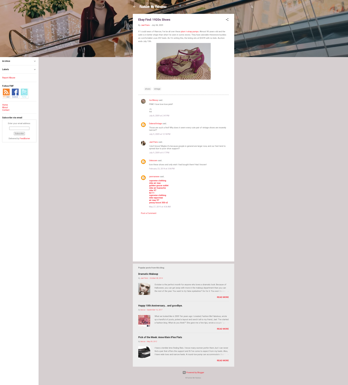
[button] (227, 20)
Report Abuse (8, 77)
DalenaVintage (155, 123)
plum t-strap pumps (190, 31)
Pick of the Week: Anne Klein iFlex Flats (160, 337)
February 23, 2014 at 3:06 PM (162, 168)
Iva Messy (153, 100)
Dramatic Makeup (148, 273)
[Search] (252, 7)
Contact (5, 110)
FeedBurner (25, 138)
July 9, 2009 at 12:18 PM (159, 134)
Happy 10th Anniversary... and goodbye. (160, 305)
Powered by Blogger (195, 372)
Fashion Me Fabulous (152, 6)
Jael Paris (153, 142)
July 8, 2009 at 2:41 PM (159, 115)
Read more (223, 297)
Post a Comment (148, 213)
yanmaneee (154, 176)
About (5, 107)
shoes (147, 89)
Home (5, 105)
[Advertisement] (245, 54)
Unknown (153, 160)
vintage (157, 89)
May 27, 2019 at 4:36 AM (160, 206)
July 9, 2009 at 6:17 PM (159, 152)
